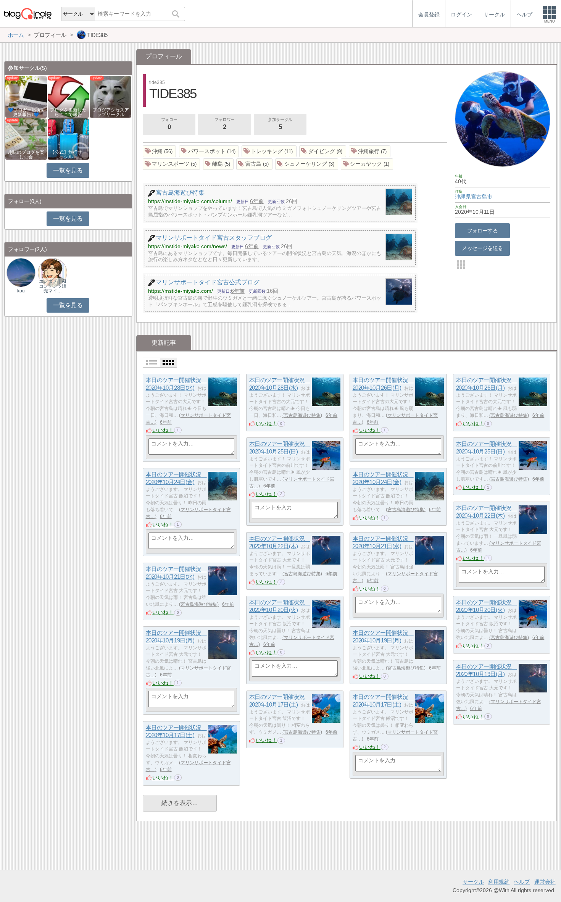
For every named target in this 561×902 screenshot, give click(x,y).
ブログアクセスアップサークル (110, 112)
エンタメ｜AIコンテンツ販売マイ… (52, 286)
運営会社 (545, 882)
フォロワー (224, 124)
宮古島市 (481, 197)
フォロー (169, 124)
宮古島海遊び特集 (302, 415)
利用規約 (498, 882)
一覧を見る (67, 170)
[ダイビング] (323, 151)
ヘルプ (522, 882)
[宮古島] (254, 164)
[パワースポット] (209, 151)
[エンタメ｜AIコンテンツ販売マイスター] (52, 272)
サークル (473, 882)
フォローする (482, 231)
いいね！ (163, 430)
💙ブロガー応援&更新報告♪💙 (26, 112)
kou (21, 291)
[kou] (20, 272)
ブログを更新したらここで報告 (68, 112)
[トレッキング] (269, 151)
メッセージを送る (482, 248)
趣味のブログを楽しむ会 (26, 154)
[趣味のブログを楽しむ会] (26, 138)
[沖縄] (159, 151)
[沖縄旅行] (369, 151)
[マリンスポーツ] (171, 164)
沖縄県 (463, 197)
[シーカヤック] (367, 164)
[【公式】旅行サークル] (68, 138)
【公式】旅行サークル (68, 154)
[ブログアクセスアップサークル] (110, 96)
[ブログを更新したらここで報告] (68, 96)
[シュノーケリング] (307, 164)
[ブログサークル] (27, 13)
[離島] (218, 164)
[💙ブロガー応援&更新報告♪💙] (26, 96)
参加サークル (280, 124)
